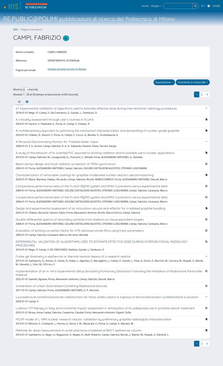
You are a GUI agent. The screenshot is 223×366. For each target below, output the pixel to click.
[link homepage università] (37, 6)
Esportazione (163, 82)
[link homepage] (11, 6)
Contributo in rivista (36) (192, 82)
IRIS (15, 29)
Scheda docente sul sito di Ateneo (67, 69)
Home (145, 6)
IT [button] (202, 6)
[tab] (19, 102)
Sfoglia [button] (155, 6)
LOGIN (216, 6)
